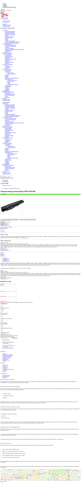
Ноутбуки (5, 366)
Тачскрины (7, 67)
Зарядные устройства (9, 36)
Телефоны (5, 370)
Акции (4, 361)
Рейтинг (2, 285)
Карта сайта (5, 358)
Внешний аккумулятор (9, 32)
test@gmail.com (6, 21)
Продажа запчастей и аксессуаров (9, 7)
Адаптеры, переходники (10, 31)
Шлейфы (7, 63)
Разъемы (7, 87)
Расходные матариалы (9, 95)
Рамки (9, 82)
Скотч (6, 96)
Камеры (6, 75)
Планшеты (5, 368)
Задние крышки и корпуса (13, 84)
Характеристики (6, 259)
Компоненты (5, 367)
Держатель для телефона (10, 34)
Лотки (9, 83)
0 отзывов (2, 221)
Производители (6, 359)
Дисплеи (7, 65)
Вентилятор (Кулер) (9, 56)
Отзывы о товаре (6, 26)
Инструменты (8, 92)
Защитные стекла (8, 37)
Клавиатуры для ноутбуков (10, 58)
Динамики (7, 57)
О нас (4, 3)
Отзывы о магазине (7, 25)
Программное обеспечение (8, 369)
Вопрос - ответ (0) (6, 261)
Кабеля (6, 38)
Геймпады (7, 47)
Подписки (7, 51)
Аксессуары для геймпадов (10, 45)
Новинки (5, 23)
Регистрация (5, 180)
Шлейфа (7, 89)
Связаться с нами (6, 357)
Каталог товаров (6, 102)
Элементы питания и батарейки (11, 43)
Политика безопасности (8, 355)
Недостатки (2, 301)
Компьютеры (5, 365)
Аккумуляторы (8, 54)
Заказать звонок (7, 349)
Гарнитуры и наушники (10, 33)
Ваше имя (2, 283)
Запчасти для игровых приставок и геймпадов (14, 49)
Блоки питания (8, 55)
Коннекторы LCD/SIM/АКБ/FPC (11, 78)
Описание (5, 257)
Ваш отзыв (2, 291)
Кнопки (6, 77)
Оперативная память (9, 62)
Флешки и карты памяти (10, 40)
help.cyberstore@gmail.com (8, 347)
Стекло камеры (11, 81)
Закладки (5, 377)
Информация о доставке (8, 354)
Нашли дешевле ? (4, 228)
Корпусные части (8, 79)
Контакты (5, 4)
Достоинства (3, 296)
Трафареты (7, 97)
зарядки (6, 35)
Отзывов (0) (5, 260)
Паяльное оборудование (10, 94)
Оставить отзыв (4, 303)
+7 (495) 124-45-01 (4, 17)
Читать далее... (24, 237)
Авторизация (5, 181)
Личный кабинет (6, 375)
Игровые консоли (8, 50)
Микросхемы (8, 85)
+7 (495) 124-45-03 (6, 20)
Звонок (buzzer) (11, 72)
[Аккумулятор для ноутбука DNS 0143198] (12, 218)
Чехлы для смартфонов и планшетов (12, 41)
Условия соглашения (7, 356)
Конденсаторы (8, 60)
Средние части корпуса (12, 80)
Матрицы (7, 61)
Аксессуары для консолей (10, 46)
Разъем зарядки (8, 66)
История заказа (6, 376)
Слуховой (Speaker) (11, 73)
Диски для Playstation (9, 48)
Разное (6, 39)
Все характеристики (4, 250)
